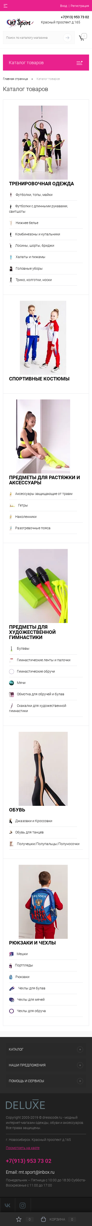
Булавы (23, 648)
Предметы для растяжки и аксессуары (44, 480)
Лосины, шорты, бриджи (34, 245)
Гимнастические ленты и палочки (43, 660)
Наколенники (26, 517)
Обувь (17, 809)
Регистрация (80, 6)
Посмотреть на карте (22, 1148)
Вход (63, 6)
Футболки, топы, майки (34, 195)
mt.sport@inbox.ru (36, 1172)
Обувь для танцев (29, 832)
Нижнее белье (27, 223)
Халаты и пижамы (30, 257)
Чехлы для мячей (31, 999)
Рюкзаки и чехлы (32, 942)
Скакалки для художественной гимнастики (37, 708)
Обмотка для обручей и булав (40, 694)
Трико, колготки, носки (34, 280)
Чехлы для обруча (31, 1011)
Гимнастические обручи (36, 671)
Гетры (23, 505)
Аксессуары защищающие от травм (43, 494)
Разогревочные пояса (33, 528)
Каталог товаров (26, 62)
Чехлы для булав (31, 988)
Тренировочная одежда (41, 183)
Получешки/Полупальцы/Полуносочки (48, 844)
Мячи (21, 683)
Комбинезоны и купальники (37, 234)
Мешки (22, 954)
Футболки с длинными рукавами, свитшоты (38, 208)
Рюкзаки (22, 977)
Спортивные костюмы (39, 378)
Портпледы (24, 965)
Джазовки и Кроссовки (33, 821)
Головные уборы (29, 268)
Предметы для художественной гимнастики (32, 632)
